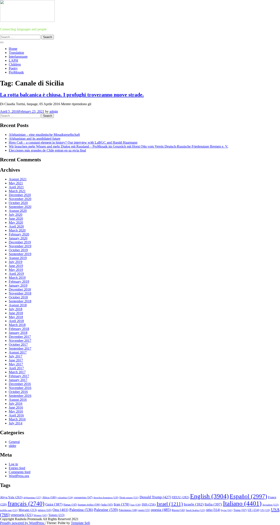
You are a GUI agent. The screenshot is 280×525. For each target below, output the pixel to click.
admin (53, 111)
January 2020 (18, 238)
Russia (178, 510)
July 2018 (15, 309)
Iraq (135, 504)
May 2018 (16, 317)
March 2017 (17, 372)
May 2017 (16, 364)
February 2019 (19, 281)
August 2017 (18, 352)
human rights (89, 504)
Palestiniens (128, 510)
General (14, 442)
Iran (122, 504)
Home (13, 49)
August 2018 (18, 305)
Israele (194, 504)
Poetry (13, 68)
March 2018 (17, 325)
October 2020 (18, 203)
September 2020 (20, 207)
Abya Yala (11, 497)
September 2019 (20, 254)
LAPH (13, 60)
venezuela (21, 515)
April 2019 (16, 274)
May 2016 (16, 411)
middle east (9, 510)
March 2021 (17, 191)
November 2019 (20, 246)
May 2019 (16, 270)
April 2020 (16, 226)
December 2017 (20, 336)
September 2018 (20, 301)
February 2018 (19, 329)
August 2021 (18, 179)
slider (12, 446)
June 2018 (16, 313)
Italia (213, 504)
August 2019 (18, 258)
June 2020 (16, 218)
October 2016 (18, 392)
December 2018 (20, 289)
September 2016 (20, 396)
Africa (49, 497)
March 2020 (17, 230)
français (26, 503)
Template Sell (80, 523)
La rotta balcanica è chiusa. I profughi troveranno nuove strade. (72, 95)
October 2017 (18, 344)
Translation (16, 52)
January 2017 (18, 380)
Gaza (54, 504)
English (209, 496)
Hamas (70, 504)
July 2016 (15, 403)
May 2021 (16, 183)
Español (248, 496)
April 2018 (16, 321)
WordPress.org (19, 476)
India (107, 504)
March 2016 (17, 419)
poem (144, 510)
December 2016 (20, 384)
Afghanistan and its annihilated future (34, 138)
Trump (240, 510)
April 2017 (16, 368)
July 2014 (15, 423)
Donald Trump (155, 497)
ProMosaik (16, 72)
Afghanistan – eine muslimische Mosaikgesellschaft (44, 134)
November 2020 (20, 199)
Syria (227, 510)
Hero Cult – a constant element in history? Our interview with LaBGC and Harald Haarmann (73, 142)
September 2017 (20, 348)
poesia (161, 510)
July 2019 (15, 262)
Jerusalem (270, 505)
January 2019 (18, 285)
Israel (170, 504)
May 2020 (16, 222)
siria (213, 510)
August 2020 (18, 211)
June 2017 (16, 360)
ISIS (149, 504)
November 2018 (20, 293)
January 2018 (18, 333)
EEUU (180, 497)
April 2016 (16, 415)
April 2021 (16, 187)
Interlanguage (18, 56)
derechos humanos (106, 497)
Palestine (106, 510)
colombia (65, 497)
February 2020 (19, 234)
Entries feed (17, 468)
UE (253, 510)
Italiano (242, 503)
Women (40, 515)
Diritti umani (129, 497)
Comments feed (19, 472)
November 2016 (20, 388)
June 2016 (16, 407)
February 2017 (19, 376)
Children (15, 64)
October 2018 (18, 297)
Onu (60, 510)
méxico (45, 510)
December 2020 (20, 195)
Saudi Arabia (195, 510)
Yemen (56, 515)
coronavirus (83, 497)
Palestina (81, 510)
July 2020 (15, 214)
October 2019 (18, 250)
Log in (13, 464)
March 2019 (17, 277)
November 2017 (20, 340)
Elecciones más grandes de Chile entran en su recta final (47, 150)
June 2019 (16, 266)
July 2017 (15, 356)
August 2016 (18, 399)
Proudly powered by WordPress (22, 523)
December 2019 (20, 242)
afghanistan (32, 497)
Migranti (28, 510)
